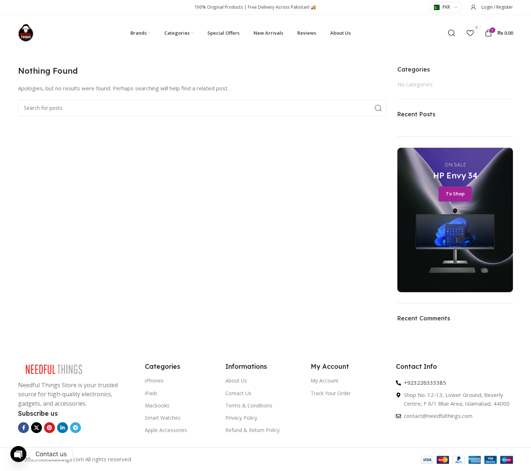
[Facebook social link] (23, 427)
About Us (236, 380)
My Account (324, 380)
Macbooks (157, 405)
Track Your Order (331, 393)
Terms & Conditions (248, 405)
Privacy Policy (241, 417)
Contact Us (238, 393)
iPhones (154, 380)
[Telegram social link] (75, 427)
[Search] (451, 33)
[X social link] (36, 427)
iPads (151, 393)
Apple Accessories (166, 430)
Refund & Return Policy (252, 430)
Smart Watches (163, 417)
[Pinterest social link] (49, 427)
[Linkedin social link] (62, 427)
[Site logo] (26, 32)
